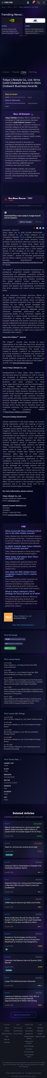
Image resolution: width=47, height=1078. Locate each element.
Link (5, 788)
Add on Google (26, 222)
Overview (6, 72)
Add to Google (40, 1036)
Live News (29, 1049)
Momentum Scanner (29, 1042)
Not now (39, 222)
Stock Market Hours (29, 1055)
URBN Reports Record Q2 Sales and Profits (22, 903)
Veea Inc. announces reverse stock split (21, 847)
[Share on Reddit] (36, 228)
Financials (16, 72)
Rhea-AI (7, 1039)
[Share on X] (33, 228)
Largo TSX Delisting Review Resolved (20, 981)
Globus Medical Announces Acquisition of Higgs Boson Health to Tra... (11, 32)
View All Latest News (22, 1015)
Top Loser (38, 843)
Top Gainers (29, 1031)
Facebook (40, 1031)
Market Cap (9, 763)
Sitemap (7, 1042)
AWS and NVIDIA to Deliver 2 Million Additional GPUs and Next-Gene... (33, 32)
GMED (4, 26)
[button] (28, 2)
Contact (7, 1031)
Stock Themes (29, 1046)
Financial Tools (29, 1052)
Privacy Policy (18, 1033)
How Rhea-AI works (24, 205)
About (7, 1028)
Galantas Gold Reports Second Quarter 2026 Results (23, 961)
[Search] (38, 2)
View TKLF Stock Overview (23, 625)
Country (7, 791)
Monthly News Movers (29, 1037)
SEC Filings (33, 72)
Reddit (40, 1033)
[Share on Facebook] (39, 228)
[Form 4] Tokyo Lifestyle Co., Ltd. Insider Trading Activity (23, 719)
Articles (29, 1028)
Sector (7, 780)
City (5, 797)
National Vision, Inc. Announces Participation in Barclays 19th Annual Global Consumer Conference (23, 885)
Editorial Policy (7, 1033)
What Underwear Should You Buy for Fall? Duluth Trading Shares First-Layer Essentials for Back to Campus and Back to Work (23, 920)
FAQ (6, 1036)
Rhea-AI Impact (11, 94)
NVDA (27, 26)
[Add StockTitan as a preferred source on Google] (42, 228)
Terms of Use (18, 1028)
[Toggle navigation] (43, 2)
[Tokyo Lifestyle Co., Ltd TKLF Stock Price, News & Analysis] (8, 617)
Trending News (11, 14)
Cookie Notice (18, 1031)
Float (6, 769)
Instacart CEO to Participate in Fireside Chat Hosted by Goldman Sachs (23, 867)
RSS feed (40, 1028)
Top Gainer (38, 824)
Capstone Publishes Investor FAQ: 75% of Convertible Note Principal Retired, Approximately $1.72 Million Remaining (22, 998)
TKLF (22, 237)
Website (7, 786)
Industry (7, 774)
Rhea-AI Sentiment (12, 100)
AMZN (35, 26)
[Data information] (21, 759)
